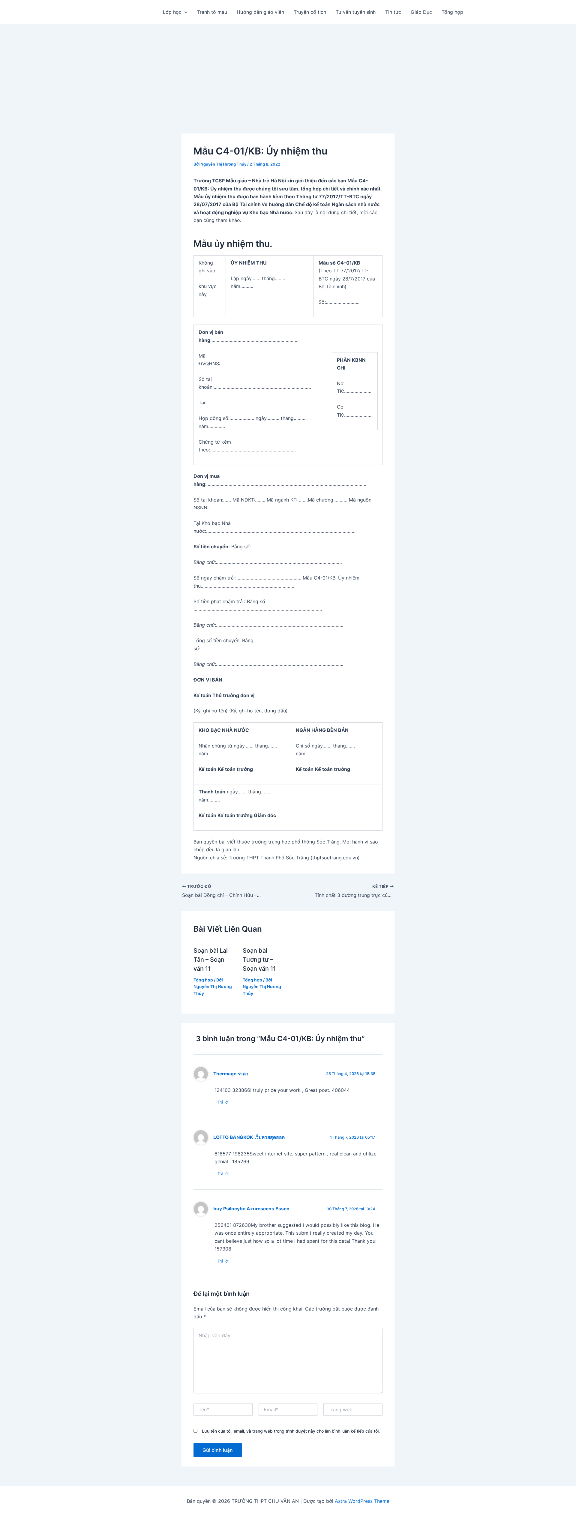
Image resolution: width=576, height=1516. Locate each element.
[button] (185, 12)
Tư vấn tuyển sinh (356, 12)
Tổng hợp (452, 12)
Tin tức (393, 12)
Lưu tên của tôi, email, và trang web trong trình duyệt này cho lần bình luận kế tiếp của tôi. (291, 1431)
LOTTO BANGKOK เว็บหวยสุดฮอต (249, 1137)
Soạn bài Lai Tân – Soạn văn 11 (211, 959)
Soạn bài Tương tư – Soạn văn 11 (259, 959)
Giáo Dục (421, 12)
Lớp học (172, 12)
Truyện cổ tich (310, 12)
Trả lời (223, 1102)
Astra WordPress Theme (362, 1501)
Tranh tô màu (212, 12)
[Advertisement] (288, 69)
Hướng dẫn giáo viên (260, 12)
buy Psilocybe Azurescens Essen (251, 1209)
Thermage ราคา (230, 1074)
